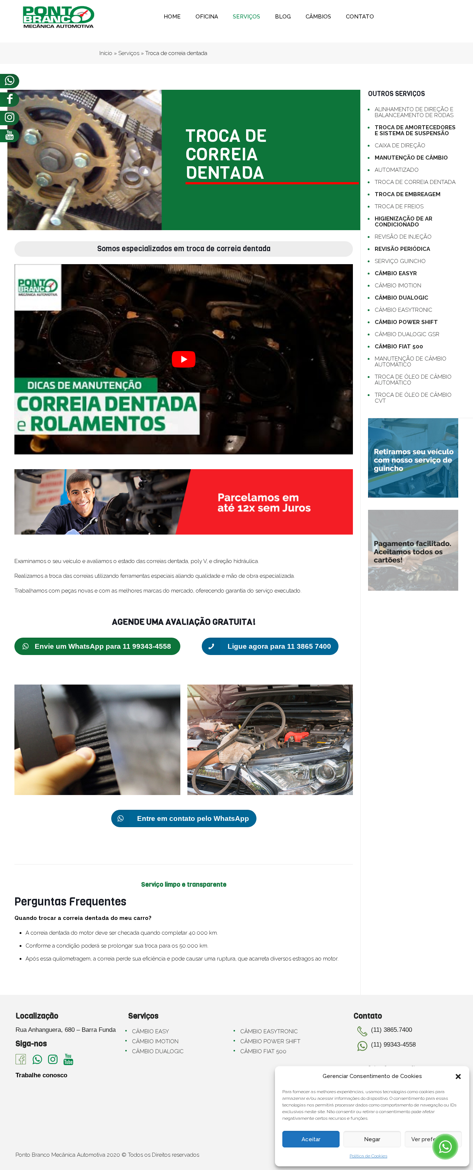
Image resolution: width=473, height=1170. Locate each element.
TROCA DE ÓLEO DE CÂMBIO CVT (413, 398)
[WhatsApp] (9, 81)
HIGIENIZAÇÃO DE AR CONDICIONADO (403, 221)
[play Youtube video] (183, 359)
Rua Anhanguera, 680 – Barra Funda (66, 1029)
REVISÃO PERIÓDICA (402, 249)
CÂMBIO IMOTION (398, 285)
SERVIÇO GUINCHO (400, 261)
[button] (458, 1076)
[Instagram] (9, 118)
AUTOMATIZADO (397, 170)
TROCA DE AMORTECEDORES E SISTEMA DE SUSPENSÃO (415, 130)
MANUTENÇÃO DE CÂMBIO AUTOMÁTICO (410, 361)
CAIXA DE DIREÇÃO (400, 145)
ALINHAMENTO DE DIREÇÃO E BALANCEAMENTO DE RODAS (414, 112)
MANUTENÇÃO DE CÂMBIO (411, 157)
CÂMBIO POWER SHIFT (406, 322)
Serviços (128, 53)
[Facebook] (9, 99)
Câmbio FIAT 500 (263, 1051)
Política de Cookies (368, 1156)
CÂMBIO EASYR (396, 273)
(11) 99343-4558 (393, 1044)
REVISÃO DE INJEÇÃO (403, 236)
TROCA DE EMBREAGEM (407, 194)
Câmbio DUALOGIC (158, 1051)
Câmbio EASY (150, 1031)
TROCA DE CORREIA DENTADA (415, 182)
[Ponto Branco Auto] (58, 16)
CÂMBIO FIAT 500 (399, 346)
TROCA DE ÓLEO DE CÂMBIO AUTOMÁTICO (413, 379)
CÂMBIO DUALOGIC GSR (407, 334)
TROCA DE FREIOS (399, 206)
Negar (372, 1139)
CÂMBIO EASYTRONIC (403, 310)
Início (105, 53)
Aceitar (311, 1139)
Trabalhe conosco (41, 1075)
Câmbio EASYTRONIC (269, 1031)
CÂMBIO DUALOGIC (401, 297)
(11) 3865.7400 (391, 1029)
